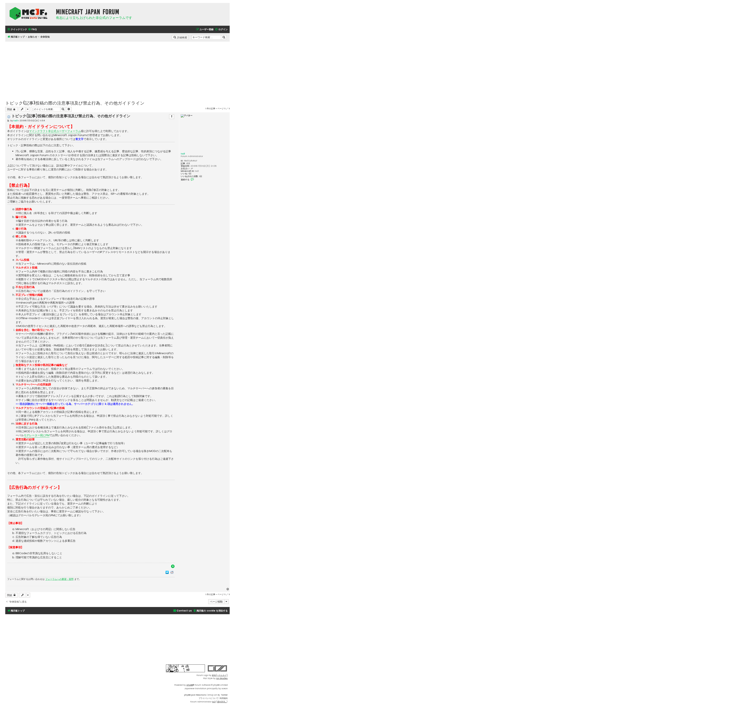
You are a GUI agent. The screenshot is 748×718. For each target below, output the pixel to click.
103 (188, 163)
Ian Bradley (222, 678)
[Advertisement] (117, 69)
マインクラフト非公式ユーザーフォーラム (55, 131)
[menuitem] (32, 29)
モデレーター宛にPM (36, 435)
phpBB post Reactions (195, 694)
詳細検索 (182, 37)
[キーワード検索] (224, 37)
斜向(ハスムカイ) (220, 675)
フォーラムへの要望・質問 (59, 579)
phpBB (189, 685)
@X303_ (222, 701)
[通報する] (171, 116)
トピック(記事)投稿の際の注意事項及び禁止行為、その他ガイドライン (75, 103)
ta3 (183, 153)
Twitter (224, 694)
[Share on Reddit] (172, 572)
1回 (189, 173)
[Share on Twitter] (167, 572)
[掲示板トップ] (29, 13)
